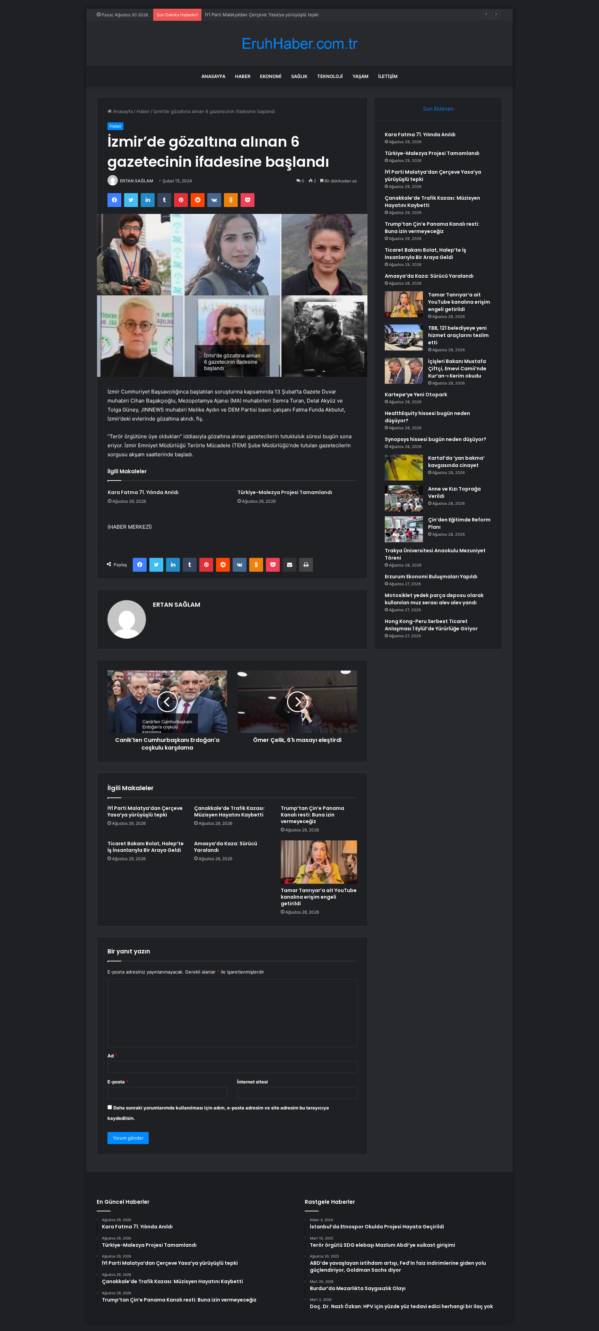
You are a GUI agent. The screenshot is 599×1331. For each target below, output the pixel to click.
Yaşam (360, 76)
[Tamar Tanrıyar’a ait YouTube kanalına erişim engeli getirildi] (319, 861)
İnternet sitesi (252, 1081)
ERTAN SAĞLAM (136, 180)
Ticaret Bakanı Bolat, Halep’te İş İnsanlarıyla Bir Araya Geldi (145, 847)
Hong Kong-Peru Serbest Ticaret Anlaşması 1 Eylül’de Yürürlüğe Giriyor (431, 625)
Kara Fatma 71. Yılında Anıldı (143, 492)
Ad (112, 1055)
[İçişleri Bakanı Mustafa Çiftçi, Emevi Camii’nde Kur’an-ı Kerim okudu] (404, 371)
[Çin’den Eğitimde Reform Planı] (404, 529)
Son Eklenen (438, 108)
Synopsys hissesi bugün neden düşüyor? (435, 439)
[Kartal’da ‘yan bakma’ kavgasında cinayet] (404, 468)
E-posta (117, 1081)
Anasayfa (213, 76)
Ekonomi (270, 76)
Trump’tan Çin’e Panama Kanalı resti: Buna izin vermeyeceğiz (312, 815)
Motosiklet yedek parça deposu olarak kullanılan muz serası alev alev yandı (434, 599)
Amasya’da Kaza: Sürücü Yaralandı (225, 847)
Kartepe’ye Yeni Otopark (416, 394)
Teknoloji (330, 76)
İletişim (388, 76)
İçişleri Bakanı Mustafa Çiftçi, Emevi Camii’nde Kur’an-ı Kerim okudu (457, 368)
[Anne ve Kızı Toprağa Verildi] (404, 498)
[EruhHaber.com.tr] (299, 43)
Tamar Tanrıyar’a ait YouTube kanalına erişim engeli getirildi (319, 897)
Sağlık (299, 76)
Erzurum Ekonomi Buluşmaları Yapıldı (431, 576)
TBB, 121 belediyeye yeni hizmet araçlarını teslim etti (458, 335)
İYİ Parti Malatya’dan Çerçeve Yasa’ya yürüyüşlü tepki (262, 14)
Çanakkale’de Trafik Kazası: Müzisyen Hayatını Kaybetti (229, 811)
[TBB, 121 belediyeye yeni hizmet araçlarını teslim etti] (404, 338)
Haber (242, 76)
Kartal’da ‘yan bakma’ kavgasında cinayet (456, 462)
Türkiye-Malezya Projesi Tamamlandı (284, 492)
